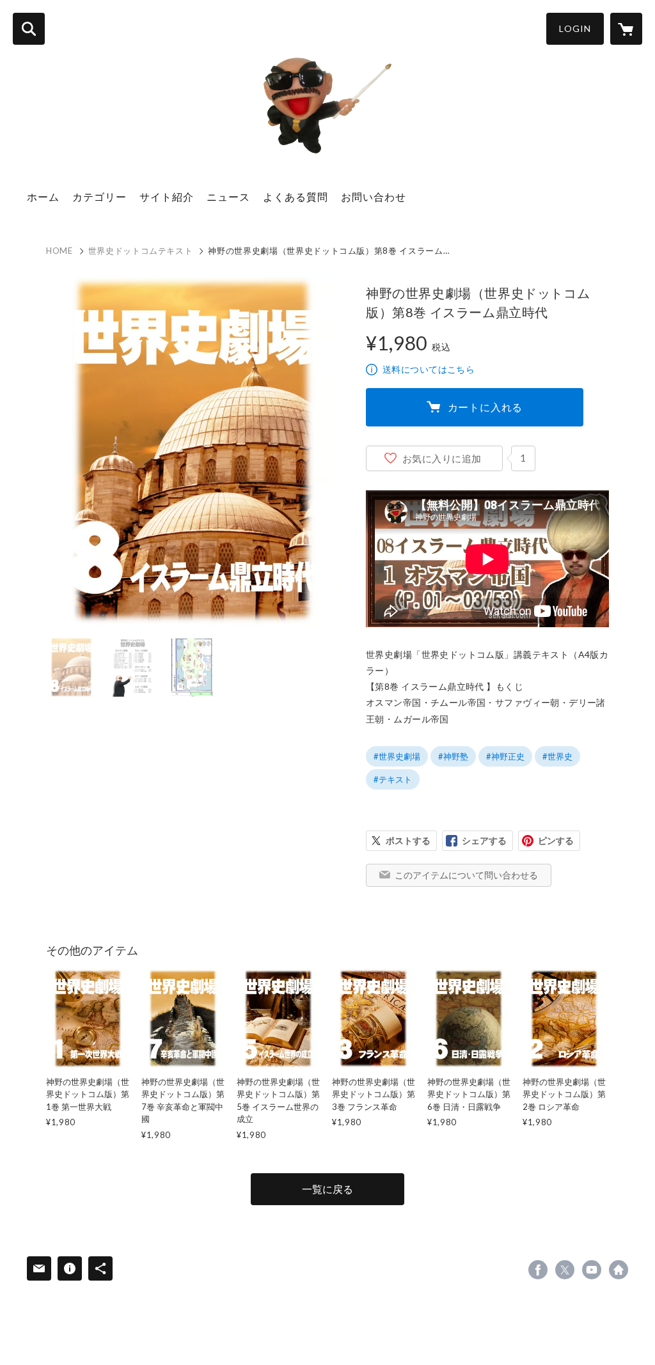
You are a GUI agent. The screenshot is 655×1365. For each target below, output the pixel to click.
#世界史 (557, 756)
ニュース (228, 197)
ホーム (43, 197)
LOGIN (575, 28)
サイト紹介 (166, 197)
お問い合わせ (373, 197)
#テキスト (393, 779)
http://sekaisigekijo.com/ (618, 1269)
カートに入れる (485, 407)
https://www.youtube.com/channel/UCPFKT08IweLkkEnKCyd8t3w (591, 1269)
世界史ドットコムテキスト (140, 251)
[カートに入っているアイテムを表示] (626, 29)
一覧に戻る (327, 1189)
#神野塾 (453, 756)
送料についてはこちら (429, 369)
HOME (59, 251)
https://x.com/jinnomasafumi (564, 1269)
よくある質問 (295, 197)
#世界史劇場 (397, 756)
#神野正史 (505, 756)
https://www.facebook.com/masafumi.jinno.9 (538, 1269)
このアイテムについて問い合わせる (466, 875)
